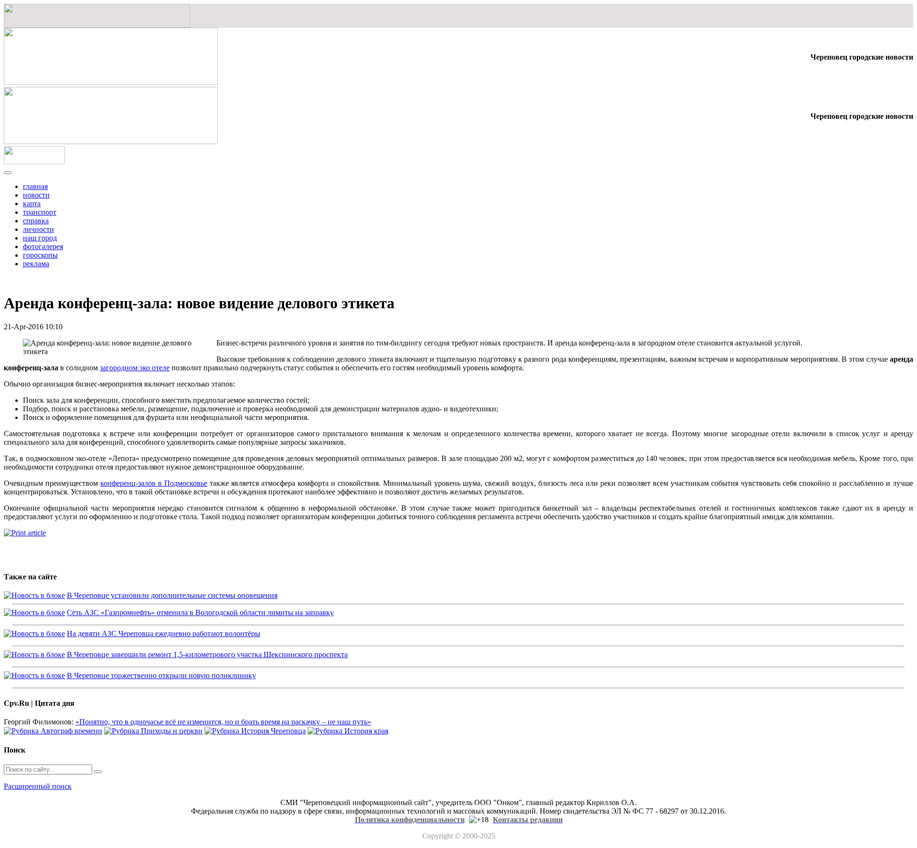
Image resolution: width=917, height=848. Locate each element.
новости (36, 195)
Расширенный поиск (38, 786)
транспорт (39, 212)
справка (36, 221)
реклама (36, 264)
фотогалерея (43, 246)
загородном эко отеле (135, 368)
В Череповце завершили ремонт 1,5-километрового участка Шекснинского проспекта (207, 654)
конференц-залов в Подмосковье (153, 483)
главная (35, 186)
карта (32, 203)
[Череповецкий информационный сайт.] (34, 161)
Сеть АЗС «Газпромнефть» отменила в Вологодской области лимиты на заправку (200, 612)
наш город (40, 238)
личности (38, 229)
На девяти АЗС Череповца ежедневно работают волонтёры (163, 633)
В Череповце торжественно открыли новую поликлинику (161, 675)
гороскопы (40, 255)
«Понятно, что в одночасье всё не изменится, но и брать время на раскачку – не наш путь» (223, 722)
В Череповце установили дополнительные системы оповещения (172, 595)
